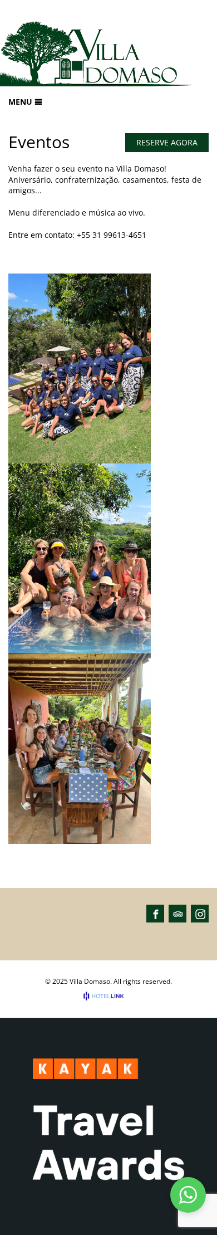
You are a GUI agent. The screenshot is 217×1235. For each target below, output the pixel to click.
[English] (202, 11)
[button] (188, 1195)
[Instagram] (200, 914)
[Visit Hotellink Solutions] (108, 995)
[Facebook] (156, 914)
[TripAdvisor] (178, 914)
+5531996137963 (50, 931)
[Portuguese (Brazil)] (187, 11)
